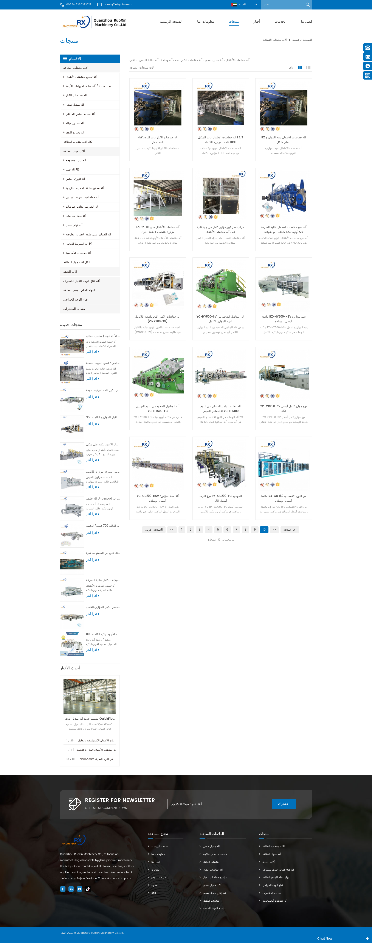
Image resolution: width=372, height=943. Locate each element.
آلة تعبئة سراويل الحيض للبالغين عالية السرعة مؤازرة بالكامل (103, 472)
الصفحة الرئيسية (171, 21)
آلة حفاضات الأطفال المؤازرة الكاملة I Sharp (101, 750)
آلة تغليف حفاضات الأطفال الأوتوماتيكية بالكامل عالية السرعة (103, 580)
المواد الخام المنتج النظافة (79, 290)
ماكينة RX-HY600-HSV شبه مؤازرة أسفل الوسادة (284, 319)
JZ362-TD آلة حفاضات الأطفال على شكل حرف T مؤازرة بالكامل (158, 229)
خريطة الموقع (158, 878)
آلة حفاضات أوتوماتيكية (274, 901)
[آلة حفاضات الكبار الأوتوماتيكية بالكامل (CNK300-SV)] (158, 286)
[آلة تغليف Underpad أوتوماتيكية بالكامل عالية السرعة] (72, 508)
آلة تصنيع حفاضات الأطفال (81, 77)
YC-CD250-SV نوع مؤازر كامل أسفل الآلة (283, 409)
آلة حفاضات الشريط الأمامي (82, 197)
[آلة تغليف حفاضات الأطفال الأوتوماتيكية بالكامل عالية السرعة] (72, 590)
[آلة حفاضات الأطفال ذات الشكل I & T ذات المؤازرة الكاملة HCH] (221, 107)
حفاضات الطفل (211, 862)
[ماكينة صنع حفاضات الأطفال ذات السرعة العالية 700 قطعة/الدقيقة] (72, 536)
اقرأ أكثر (91, 351)
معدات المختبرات (74, 308)
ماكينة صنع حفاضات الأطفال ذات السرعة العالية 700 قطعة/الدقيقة (103, 526)
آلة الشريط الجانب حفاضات (82, 207)
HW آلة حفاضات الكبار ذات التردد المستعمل (158, 140)
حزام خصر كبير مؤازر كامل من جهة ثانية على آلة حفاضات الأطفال (220, 229)
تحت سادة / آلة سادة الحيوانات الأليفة (88, 86)
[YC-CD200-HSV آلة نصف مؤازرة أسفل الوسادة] (158, 465)
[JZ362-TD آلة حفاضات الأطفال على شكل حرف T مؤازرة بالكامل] (158, 196)
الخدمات (280, 21)
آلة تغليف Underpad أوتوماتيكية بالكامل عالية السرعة (103, 499)
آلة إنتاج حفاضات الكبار (215, 878)
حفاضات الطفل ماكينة (215, 854)
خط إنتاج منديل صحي (214, 893)
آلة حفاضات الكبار (76, 95)
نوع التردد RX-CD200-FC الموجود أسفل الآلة (220, 498)
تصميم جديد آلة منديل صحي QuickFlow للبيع (90, 718)
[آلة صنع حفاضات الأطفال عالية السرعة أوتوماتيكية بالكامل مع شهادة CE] (284, 196)
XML (153, 893)
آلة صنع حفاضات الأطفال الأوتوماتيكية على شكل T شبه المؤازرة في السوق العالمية (103, 444)
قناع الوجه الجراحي (75, 299)
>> (274, 529)
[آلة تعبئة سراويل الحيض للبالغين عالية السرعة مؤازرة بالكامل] (72, 481)
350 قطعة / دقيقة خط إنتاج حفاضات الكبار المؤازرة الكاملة (103, 417)
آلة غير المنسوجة (76, 160)
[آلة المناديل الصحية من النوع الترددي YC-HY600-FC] (158, 375)
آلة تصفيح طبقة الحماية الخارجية (85, 188)
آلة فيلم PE (72, 170)
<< (172, 529)
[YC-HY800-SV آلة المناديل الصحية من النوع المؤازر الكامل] (221, 286)
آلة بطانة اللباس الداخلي (80, 114)
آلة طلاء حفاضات (76, 216)
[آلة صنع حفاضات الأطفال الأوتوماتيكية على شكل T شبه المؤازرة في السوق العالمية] (72, 454)
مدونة (154, 885)
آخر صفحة (289, 529)
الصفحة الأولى (154, 529)
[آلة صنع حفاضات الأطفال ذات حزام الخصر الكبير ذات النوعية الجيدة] (72, 400)
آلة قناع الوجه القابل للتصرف (81, 281)
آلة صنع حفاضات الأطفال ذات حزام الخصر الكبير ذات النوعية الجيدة (103, 390)
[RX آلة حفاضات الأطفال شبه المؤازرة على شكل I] (284, 107)
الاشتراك (283, 803)
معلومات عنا (205, 21)
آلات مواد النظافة (74, 151)
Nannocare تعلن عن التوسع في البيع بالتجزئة (105, 759)
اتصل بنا (306, 21)
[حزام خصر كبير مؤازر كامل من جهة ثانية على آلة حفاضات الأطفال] (221, 196)
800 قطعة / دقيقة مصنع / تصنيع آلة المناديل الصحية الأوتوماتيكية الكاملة (103, 634)
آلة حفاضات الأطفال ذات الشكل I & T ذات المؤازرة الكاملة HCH (220, 140)
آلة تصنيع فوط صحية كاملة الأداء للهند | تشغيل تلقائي (103, 336)
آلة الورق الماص (75, 179)
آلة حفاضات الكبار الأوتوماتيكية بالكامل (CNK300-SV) (157, 319)
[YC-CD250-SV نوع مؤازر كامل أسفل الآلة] (284, 375)
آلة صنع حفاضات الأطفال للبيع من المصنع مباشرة (103, 553)
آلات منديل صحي (212, 885)
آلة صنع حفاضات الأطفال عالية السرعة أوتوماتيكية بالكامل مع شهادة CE (284, 229)
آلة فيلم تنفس (74, 225)
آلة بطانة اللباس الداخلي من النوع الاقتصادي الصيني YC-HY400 (220, 409)
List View (308, 67)
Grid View (300, 67)
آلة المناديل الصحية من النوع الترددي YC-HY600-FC (157, 409)
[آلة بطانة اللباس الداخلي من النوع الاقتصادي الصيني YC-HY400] (221, 375)
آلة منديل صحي (75, 105)
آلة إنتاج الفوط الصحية (215, 909)
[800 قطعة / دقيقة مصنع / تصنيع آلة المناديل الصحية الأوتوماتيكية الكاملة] (72, 644)
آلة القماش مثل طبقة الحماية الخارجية (88, 234)
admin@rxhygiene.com (119, 5)
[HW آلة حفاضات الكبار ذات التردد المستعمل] (158, 107)
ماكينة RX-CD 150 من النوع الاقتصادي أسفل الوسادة (284, 498)
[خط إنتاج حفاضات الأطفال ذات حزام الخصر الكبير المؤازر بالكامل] (72, 617)
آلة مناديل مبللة (75, 123)
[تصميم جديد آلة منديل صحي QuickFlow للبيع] (90, 696)
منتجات (234, 21)
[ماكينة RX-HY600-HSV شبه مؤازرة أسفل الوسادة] (284, 286)
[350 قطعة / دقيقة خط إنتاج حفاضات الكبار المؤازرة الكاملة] (72, 427)
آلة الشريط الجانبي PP (79, 244)
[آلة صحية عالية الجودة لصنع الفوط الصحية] (72, 373)
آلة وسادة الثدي (75, 132)
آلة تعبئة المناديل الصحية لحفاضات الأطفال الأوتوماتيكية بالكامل (112, 741)
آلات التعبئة (70, 271)
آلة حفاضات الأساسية (78, 253)
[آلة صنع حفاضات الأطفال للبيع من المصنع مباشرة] (72, 563)
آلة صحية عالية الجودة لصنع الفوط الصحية (103, 363)
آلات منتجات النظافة (275, 40)
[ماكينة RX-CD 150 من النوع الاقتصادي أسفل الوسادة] (284, 465)
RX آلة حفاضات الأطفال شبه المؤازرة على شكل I (283, 140)
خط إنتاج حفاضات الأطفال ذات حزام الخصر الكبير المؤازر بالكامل (103, 607)
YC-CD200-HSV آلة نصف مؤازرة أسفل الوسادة (158, 498)
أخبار (257, 21)
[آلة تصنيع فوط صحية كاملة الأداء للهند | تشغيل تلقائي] (72, 346)
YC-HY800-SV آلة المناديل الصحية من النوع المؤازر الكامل (221, 319)
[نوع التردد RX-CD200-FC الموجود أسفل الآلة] (221, 465)
